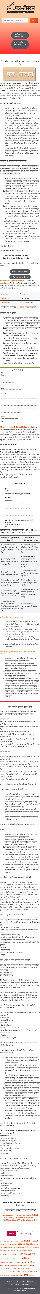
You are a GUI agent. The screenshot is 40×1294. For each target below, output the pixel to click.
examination (17, 1250)
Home (9, 1281)
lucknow (26, 1265)
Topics (11, 1234)
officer (15, 1268)
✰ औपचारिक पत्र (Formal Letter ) (20, 35)
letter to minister (4, 1265)
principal (26, 1268)
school (18, 1271)
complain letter (29, 1240)
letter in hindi (4, 1262)
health (15, 1254)
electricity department (6, 1250)
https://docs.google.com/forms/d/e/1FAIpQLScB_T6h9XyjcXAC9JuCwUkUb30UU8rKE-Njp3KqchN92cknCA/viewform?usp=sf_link (20, 1217)
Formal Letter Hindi (20, 271)
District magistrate (9, 1247)
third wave (7, 1275)
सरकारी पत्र (5, 298)
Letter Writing (25, 1234)
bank (12, 1241)
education (36, 1248)
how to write (26, 1254)
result (12, 1272)
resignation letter (4, 1272)
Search (34, 20)
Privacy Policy (19, 1281)
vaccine (21, 1275)
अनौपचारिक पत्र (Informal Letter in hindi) (19, 427)
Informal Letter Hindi (20, 277)
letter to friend (29, 1262)
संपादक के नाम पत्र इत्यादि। (28, 307)
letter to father (15, 1262)
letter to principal (16, 1265)
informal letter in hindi (7, 1259)
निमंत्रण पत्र (24, 294)
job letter (17, 1259)
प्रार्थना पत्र (5, 294)
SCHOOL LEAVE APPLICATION (30, 1272)
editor (28, 1247)
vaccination (14, 1275)
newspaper (6, 1268)
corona (21, 1243)
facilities (24, 1250)
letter (25, 1258)
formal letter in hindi (6, 1254)
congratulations (12, 1244)
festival (30, 1250)
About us (29, 1281)
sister (1, 1276)
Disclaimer (25, 1284)
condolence (3, 1244)
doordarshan (20, 1247)
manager (31, 1265)
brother (17, 1241)
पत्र (26, 1275)
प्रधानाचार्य (31, 1275)
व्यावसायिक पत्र (6, 302)
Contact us (15, 1284)
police (19, 1268)
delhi (1, 1248)
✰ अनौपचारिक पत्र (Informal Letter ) (20, 44)
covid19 (29, 1243)
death (36, 1244)
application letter (5, 1241)
